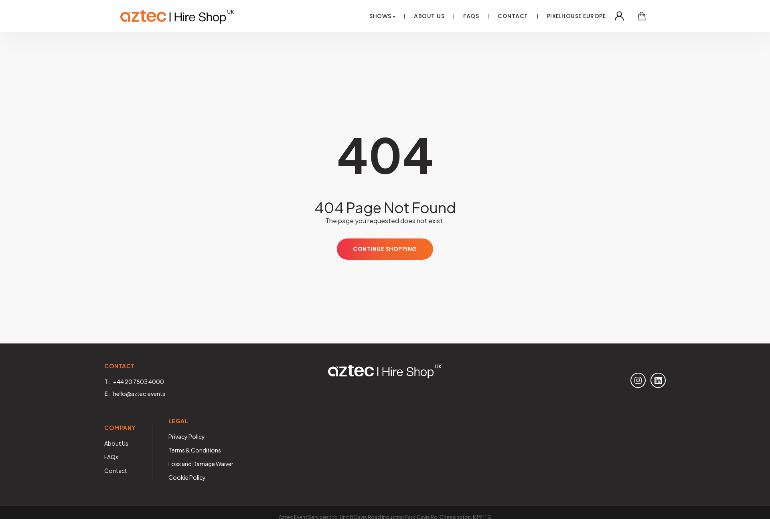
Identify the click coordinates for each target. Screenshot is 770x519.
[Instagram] (638, 380)
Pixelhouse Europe (576, 16)
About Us (429, 16)
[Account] (619, 16)
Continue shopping (385, 249)
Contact (513, 16)
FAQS (471, 16)
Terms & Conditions (194, 450)
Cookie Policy (187, 477)
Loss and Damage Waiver (200, 463)
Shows (380, 16)
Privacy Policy (186, 436)
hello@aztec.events (139, 393)
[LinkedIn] (658, 380)
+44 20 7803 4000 (138, 381)
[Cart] (642, 16)
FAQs (111, 456)
